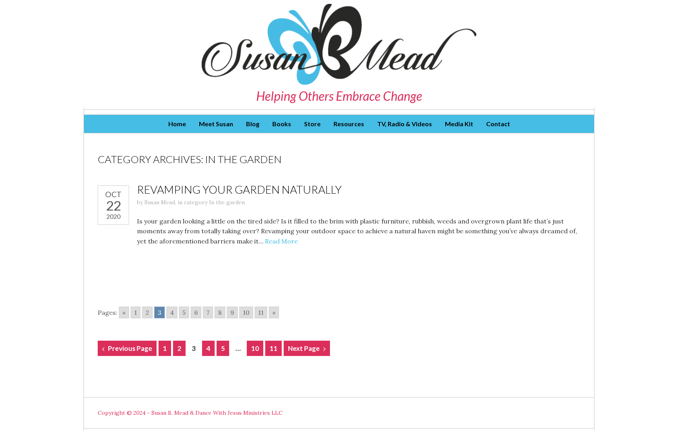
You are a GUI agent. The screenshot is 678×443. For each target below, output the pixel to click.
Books (281, 123)
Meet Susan (216, 123)
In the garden (227, 202)
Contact (498, 123)
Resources (349, 123)
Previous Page (130, 348)
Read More (281, 241)
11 (261, 312)
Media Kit (459, 123)
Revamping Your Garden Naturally (239, 189)
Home (177, 123)
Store (312, 123)
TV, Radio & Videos (404, 123)
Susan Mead (159, 202)
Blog (252, 123)
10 (246, 312)
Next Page (304, 348)
